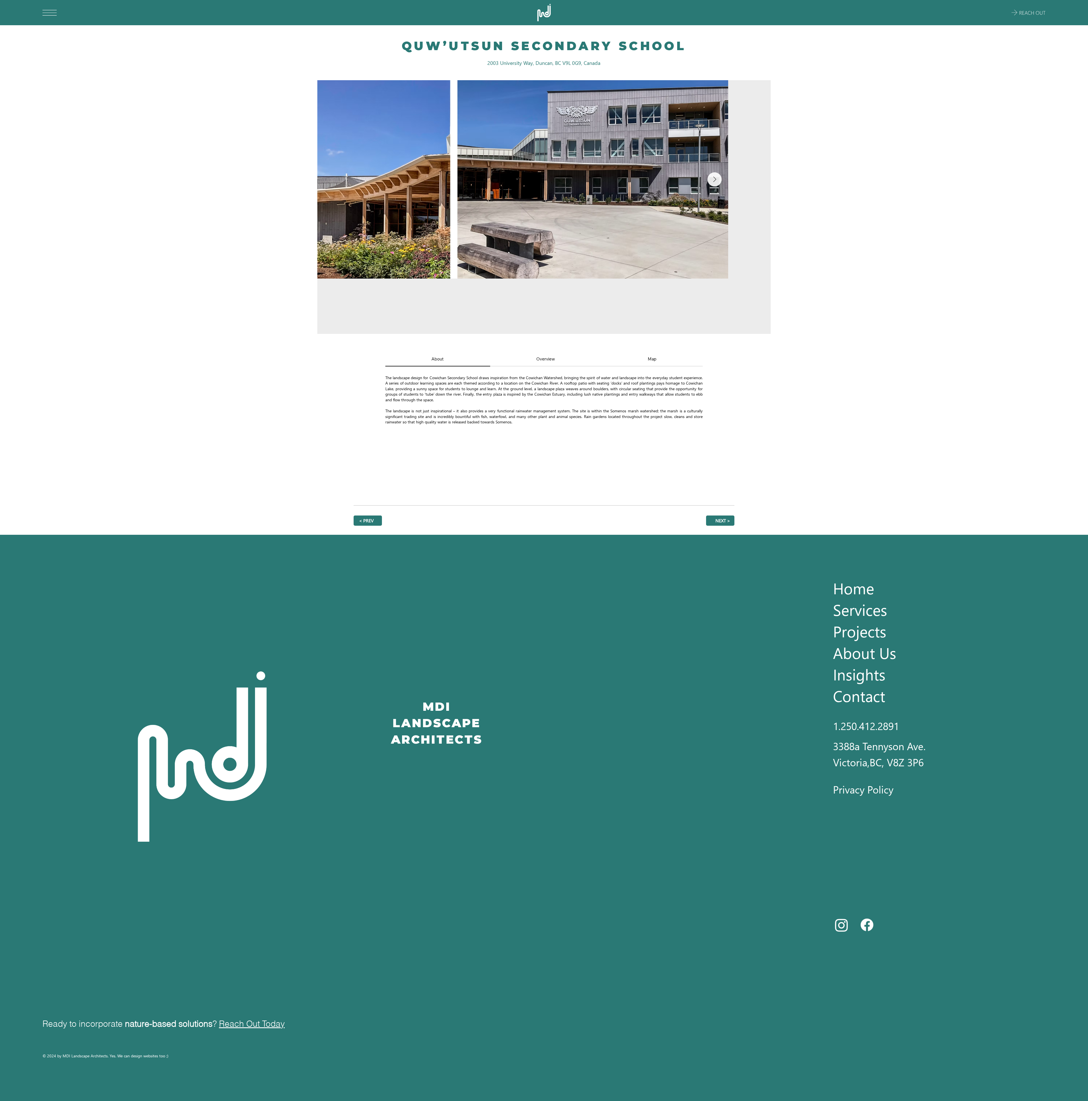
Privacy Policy (863, 789)
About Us (864, 652)
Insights (859, 674)
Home (853, 588)
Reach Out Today (252, 1024)
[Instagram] (841, 925)
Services (860, 609)
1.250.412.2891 (866, 726)
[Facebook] (867, 925)
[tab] (437, 359)
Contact (859, 696)
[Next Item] (757, 207)
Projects (859, 631)
